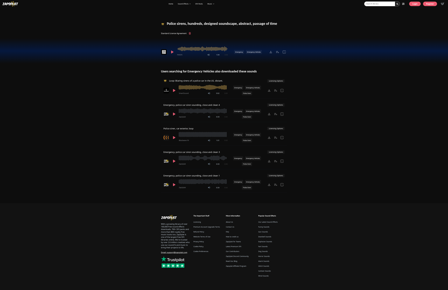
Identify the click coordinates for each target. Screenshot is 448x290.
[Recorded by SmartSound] (166, 90)
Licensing (197, 222)
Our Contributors (232, 251)
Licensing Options (276, 81)
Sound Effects (183, 4)
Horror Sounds (264, 256)
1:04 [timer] (217, 55)
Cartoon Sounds (264, 271)
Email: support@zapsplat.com (174, 252)
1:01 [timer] (217, 140)
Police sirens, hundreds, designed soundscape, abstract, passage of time (222, 24)
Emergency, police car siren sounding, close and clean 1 (191, 175)
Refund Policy (198, 232)
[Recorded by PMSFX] (164, 52)
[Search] (397, 4)
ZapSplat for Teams (233, 241)
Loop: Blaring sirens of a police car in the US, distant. (196, 80)
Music (209, 4)
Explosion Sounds (265, 241)
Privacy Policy (198, 241)
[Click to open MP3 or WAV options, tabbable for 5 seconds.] (271, 52)
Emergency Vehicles (254, 52)
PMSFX (179, 55)
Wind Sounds (263, 276)
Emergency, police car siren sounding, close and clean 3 (191, 152)
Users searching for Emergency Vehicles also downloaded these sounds (209, 71)
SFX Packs (199, 4)
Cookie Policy (198, 246)
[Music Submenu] (214, 4)
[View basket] (442, 4)
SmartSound (184, 93)
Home (171, 4)
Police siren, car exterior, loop (178, 128)
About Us (229, 222)
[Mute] (208, 54)
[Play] (172, 52)
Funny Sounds (263, 227)
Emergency (239, 52)
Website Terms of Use (201, 237)
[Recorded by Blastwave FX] (166, 137)
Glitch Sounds (263, 266)
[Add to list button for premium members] (277, 52)
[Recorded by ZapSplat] (166, 114)
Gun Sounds (263, 232)
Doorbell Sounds (264, 237)
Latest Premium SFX (233, 246)
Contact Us (230, 227)
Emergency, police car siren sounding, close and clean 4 (191, 105)
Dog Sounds (263, 251)
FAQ (227, 232)
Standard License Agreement (174, 33)
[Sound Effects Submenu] (191, 4)
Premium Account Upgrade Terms (206, 227)
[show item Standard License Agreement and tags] (284, 52)
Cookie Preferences (200, 251)
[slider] (202, 48)
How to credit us (232, 237)
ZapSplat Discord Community (237, 256)
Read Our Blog (231, 261)
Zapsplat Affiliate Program (236, 266)
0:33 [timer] (217, 117)
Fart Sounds (263, 246)
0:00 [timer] (226, 55)
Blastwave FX (184, 140)
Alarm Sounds (263, 261)
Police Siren (247, 93)
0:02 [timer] (217, 93)
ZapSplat (182, 117)
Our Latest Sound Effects (268, 222)
